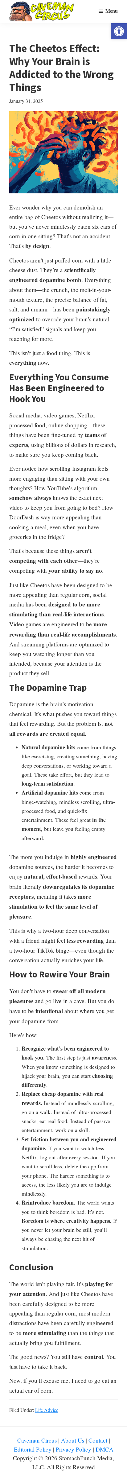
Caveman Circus (37, 1440)
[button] (119, 31)
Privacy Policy (74, 1449)
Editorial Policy (32, 1449)
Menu (111, 10)
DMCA (104, 1449)
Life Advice (46, 1410)
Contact (97, 1440)
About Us (72, 1440)
